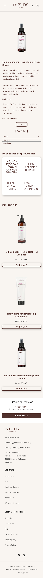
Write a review (21, 416)
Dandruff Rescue (12, 492)
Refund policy (10, 540)
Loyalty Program (11, 534)
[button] (4, 5)
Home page (9, 476)
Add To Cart (21, 131)
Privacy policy (23, 573)
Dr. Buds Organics (20, 566)
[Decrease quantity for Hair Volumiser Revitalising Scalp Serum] (17, 124)
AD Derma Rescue (12, 503)
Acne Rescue (10, 498)
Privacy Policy (10, 545)
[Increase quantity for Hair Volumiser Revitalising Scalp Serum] (25, 124)
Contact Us (9, 524)
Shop (7, 482)
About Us (8, 518)
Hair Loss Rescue (12, 487)
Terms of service (19, 569)
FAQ (6, 529)
